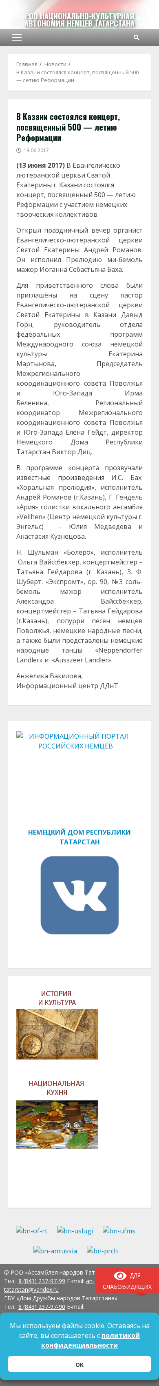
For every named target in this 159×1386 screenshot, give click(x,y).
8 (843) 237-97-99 (41, 1281)
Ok (79, 1364)
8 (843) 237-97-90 (41, 1306)
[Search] (136, 37)
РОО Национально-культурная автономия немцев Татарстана (79, 20)
